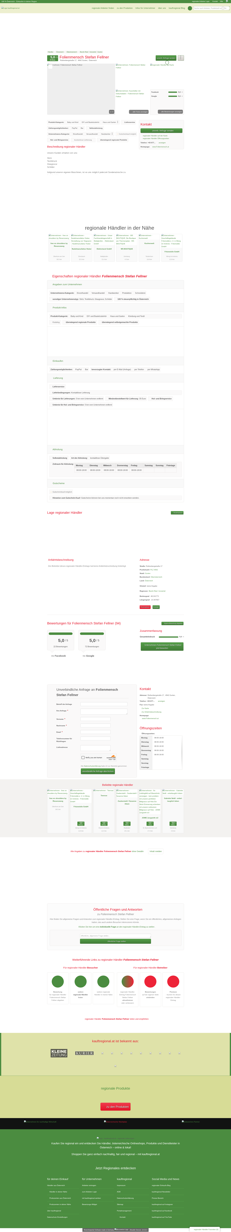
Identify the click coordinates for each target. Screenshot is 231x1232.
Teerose (104, 795)
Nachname (61, 726)
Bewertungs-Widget (89, 1204)
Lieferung (58, 378)
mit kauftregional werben (91, 1198)
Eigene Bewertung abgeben (173, 623)
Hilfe (221, 1)
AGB (118, 1192)
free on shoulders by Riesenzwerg (59, 244)
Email (58, 732)
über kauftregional (54, 1211)
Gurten (147, 573)
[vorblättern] (109, 89)
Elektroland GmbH (104, 249)
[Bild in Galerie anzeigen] (132, 76)
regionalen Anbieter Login (200, 1)
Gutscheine (58, 483)
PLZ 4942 (154, 570)
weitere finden (80, 994)
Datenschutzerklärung (92, 766)
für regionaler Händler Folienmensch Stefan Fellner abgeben (57, 996)
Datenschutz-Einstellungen (57, 1217)
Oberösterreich (156, 577)
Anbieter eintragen (89, 1185)
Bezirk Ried (153, 591)
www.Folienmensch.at (160, 147)
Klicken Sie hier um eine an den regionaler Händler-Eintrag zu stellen (116, 927)
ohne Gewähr (138, 851)
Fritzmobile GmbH (172, 252)
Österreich (149, 581)
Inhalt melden (156, 851)
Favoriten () (206, 1229)
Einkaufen (57, 361)
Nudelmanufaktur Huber (81, 249)
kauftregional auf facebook (162, 1211)
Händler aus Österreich (56, 1185)
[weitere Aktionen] (181, 58)
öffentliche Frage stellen (116, 941)
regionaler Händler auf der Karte (154, 136)
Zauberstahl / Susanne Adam (127, 802)
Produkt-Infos (59, 307)
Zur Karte (145, 708)
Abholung (57, 449)
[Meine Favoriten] (189, 8)
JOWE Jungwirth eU (150, 818)
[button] (81, 89)
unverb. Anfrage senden (166, 58)
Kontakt (215, 1)
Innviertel (161, 591)
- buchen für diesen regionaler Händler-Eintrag (173, 996)
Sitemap (120, 1204)
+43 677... (151, 143)
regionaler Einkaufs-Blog (161, 1185)
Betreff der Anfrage (64, 704)
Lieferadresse (62, 747)
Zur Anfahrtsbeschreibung (151, 712)
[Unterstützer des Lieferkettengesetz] (40, 1122)
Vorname (60, 719)
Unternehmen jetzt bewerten (162, 646)
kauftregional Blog (177, 8)
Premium (179, 226)
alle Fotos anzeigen (140, 112)
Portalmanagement (124, 1211)
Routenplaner (178, 513)
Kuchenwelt (149, 243)
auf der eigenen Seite (150, 994)
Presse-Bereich (158, 1198)
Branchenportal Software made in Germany (98, 1230)
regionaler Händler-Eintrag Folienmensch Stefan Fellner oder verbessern (127, 997)
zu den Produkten (125, 8)
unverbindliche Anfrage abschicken (98, 771)
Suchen (228, 8)
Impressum (121, 1185)
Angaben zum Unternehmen (67, 284)
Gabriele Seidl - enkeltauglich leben (173, 799)
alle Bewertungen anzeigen (171, 112)
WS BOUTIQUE (127, 249)
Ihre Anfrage (61, 711)
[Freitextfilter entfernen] (223, 8)
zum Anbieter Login (89, 1192)
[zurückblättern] (53, 89)
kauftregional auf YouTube (162, 1217)
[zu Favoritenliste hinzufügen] (50, 67)
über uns (162, 8)
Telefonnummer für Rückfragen (64, 740)
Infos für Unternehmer (145, 8)
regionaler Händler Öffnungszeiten (155, 138)
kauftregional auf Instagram (162, 1204)
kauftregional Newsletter (161, 1192)
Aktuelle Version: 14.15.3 (138, 1230)
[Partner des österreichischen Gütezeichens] (191, 1122)
